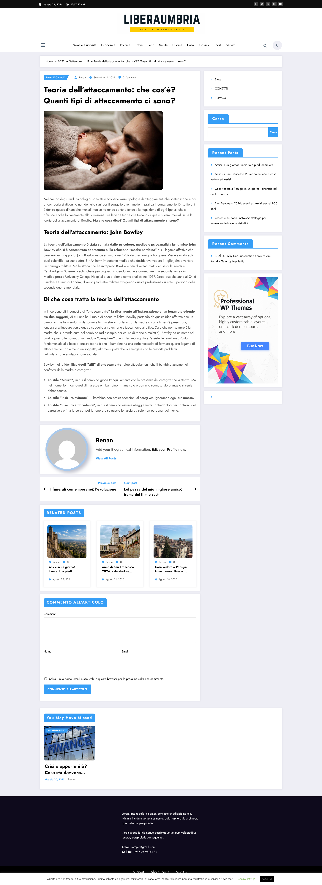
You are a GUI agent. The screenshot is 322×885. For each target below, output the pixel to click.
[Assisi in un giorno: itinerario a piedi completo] (66, 541)
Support (138, 872)
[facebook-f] (256, 4)
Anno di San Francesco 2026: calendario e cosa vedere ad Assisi (118, 569)
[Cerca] (265, 45)
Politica (125, 45)
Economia (108, 45)
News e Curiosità (84, 45)
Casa (190, 45)
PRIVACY (220, 98)
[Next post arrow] (195, 489)
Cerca (218, 118)
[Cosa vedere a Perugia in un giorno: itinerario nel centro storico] (173, 541)
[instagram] (274, 4)
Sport (217, 45)
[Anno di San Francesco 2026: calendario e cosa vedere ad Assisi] (120, 541)
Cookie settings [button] (246, 879)
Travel (139, 45)
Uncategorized (56, 730)
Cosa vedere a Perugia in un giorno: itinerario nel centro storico (171, 569)
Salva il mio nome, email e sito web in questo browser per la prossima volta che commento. (106, 679)
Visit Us (181, 872)
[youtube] (280, 4)
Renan (82, 77)
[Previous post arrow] (45, 489)
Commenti (50, 614)
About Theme (160, 872)
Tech (151, 45)
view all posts (106, 458)
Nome (47, 651)
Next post (130, 483)
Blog (218, 79)
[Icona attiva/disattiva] (42, 45)
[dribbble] (268, 4)
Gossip (204, 45)
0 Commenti (129, 77)
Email (125, 651)
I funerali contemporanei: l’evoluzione (83, 489)
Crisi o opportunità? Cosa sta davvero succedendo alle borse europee (68, 769)
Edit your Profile (164, 449)
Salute (163, 45)
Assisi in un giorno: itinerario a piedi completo (62, 569)
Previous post (107, 483)
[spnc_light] (277, 45)
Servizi (231, 45)
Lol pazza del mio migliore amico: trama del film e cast (153, 492)
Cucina (177, 45)
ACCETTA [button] (267, 879)
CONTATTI (221, 88)
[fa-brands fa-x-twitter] (262, 4)
